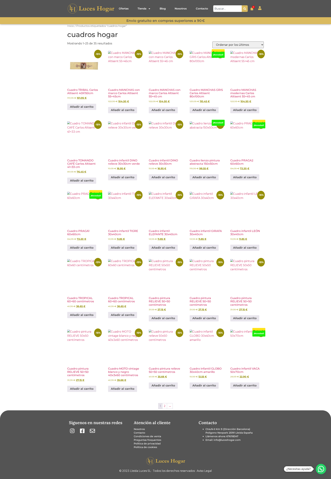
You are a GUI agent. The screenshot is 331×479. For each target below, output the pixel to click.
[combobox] (227, 8)
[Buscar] (245, 8)
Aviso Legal (204, 470)
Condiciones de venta (147, 436)
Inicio (70, 26)
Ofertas (124, 8)
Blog (163, 8)
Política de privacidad (147, 443)
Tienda (142, 8)
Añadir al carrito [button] (81, 106)
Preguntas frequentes (147, 439)
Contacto (202, 8)
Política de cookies (145, 447)
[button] (321, 469)
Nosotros (181, 8)
